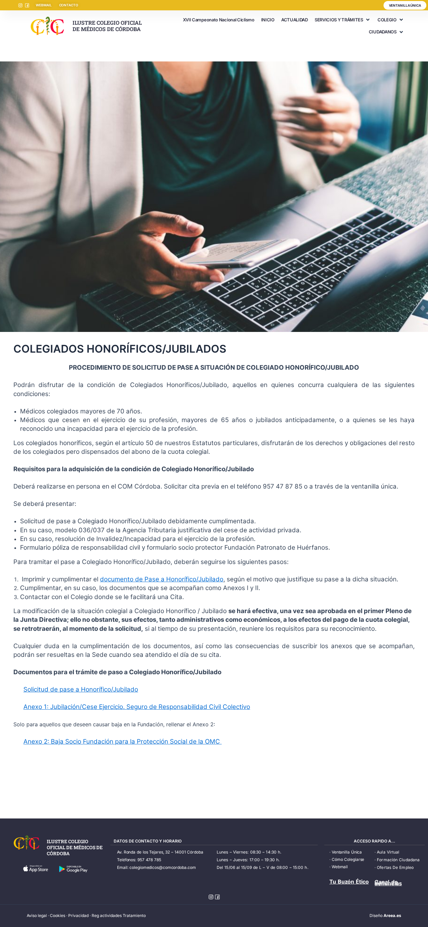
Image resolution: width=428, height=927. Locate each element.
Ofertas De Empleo (395, 867)
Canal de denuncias (388, 883)
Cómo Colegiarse (348, 859)
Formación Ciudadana (398, 859)
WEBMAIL (43, 5)
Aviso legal (37, 915)
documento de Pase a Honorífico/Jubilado (161, 579)
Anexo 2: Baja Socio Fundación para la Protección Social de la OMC (122, 741)
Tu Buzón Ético (349, 881)
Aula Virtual (388, 852)
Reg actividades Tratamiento (119, 915)
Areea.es (392, 915)
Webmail (340, 866)
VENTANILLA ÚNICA (405, 5)
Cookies (57, 915)
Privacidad (78, 915)
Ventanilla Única (347, 852)
